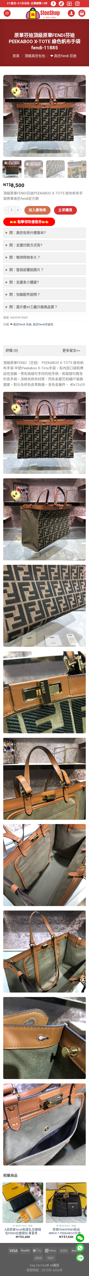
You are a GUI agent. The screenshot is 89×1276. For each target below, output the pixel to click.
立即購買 (65, 210)
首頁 (16, 56)
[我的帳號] (71, 13)
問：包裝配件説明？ (24, 294)
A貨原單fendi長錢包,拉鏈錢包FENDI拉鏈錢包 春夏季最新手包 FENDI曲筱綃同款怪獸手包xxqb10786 (23, 1231)
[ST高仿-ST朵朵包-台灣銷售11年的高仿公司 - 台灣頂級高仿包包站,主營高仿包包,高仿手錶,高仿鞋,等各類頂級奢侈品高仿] (42, 13)
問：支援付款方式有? (25, 245)
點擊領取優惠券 (29, 222)
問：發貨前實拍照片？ (26, 270)
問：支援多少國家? (24, 282)
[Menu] (7, 13)
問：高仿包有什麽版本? (27, 233)
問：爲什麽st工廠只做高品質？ (33, 307)
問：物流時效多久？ (24, 257)
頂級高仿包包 (35, 56)
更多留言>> (71, 351)
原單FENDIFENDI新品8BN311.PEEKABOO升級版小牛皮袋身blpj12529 (66, 1231)
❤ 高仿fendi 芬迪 (63, 56)
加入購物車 (37, 210)
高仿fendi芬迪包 (43, 324)
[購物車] (81, 13)
